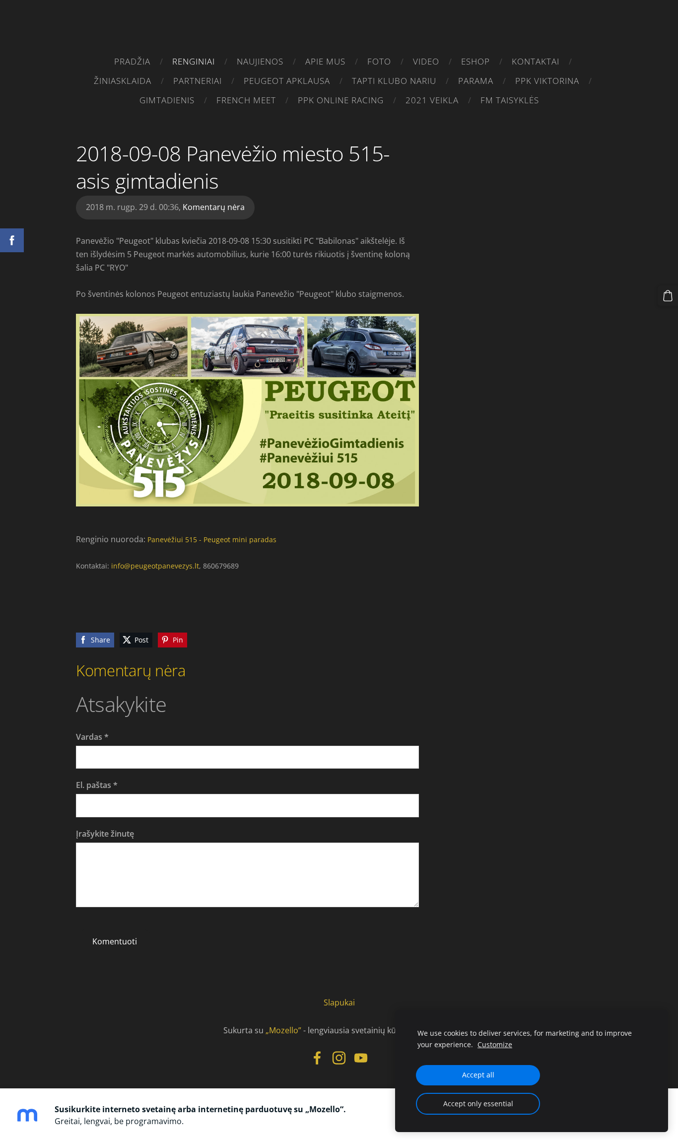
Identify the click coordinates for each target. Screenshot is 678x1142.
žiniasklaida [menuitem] (122, 80)
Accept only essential (478, 1103)
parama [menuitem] (475, 80)
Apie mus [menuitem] (325, 61)
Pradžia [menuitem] (132, 61)
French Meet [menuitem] (246, 100)
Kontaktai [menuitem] (535, 61)
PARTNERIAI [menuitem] (197, 80)
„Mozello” (283, 1030)
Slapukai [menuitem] (339, 1002)
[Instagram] (339, 1058)
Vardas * (92, 736)
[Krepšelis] (668, 296)
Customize (494, 1044)
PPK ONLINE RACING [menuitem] (341, 100)
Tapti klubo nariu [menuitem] (394, 80)
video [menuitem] (426, 61)
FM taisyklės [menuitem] (509, 100)
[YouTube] (361, 1058)
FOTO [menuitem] (379, 61)
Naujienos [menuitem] (260, 61)
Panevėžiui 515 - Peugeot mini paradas (211, 539)
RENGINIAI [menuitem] (193, 61)
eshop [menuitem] (475, 61)
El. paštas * (97, 785)
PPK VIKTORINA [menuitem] (547, 80)
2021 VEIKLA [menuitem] (432, 100)
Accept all (478, 1074)
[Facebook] (317, 1058)
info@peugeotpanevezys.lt (155, 566)
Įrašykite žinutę (105, 833)
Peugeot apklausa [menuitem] (287, 80)
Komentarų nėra (214, 207)
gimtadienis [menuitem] (167, 100)
